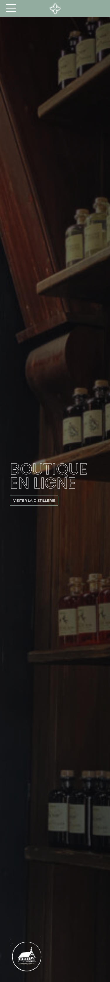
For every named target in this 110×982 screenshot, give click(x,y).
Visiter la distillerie (34, 500)
